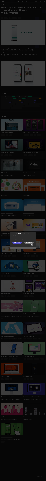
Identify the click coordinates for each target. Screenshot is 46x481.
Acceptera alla (17, 242)
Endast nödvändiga (29, 242)
